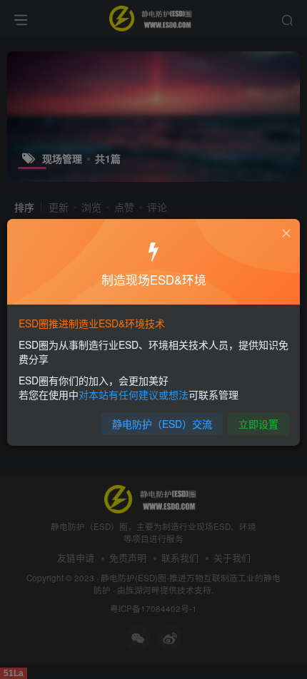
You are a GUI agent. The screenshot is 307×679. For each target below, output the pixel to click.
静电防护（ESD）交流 (162, 424)
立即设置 (258, 424)
